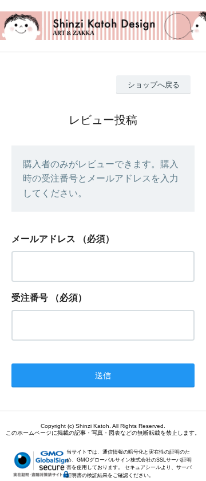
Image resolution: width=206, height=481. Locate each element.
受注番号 (29, 297)
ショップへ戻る (154, 84)
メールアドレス (43, 239)
